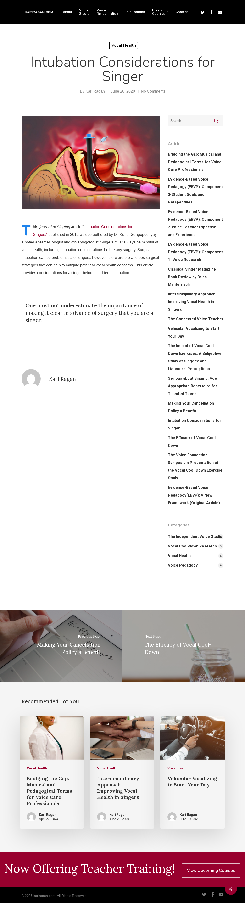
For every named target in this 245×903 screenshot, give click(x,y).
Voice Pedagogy (183, 565)
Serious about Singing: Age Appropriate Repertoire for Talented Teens (192, 386)
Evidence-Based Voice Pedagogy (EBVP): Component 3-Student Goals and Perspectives (195, 190)
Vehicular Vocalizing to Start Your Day (193, 332)
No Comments (153, 91)
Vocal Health (123, 45)
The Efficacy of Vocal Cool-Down (192, 441)
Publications (135, 12)
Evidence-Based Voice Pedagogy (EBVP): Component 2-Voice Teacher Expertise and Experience (195, 223)
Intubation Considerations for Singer (194, 424)
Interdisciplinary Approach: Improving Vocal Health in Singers (192, 302)
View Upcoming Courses (211, 870)
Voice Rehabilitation (107, 12)
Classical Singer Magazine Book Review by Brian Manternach (192, 277)
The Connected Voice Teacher (195, 319)
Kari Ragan (95, 91)
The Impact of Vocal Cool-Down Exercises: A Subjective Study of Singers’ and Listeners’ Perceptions (195, 357)
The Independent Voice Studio (195, 536)
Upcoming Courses (160, 12)
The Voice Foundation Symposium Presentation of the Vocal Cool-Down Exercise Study (195, 466)
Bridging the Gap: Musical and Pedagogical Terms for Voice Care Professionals (195, 162)
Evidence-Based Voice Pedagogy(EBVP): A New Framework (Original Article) (194, 495)
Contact (182, 12)
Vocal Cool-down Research (192, 546)
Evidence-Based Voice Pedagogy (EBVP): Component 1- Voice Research (195, 252)
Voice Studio (84, 12)
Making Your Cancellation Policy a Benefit (191, 407)
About (67, 12)
